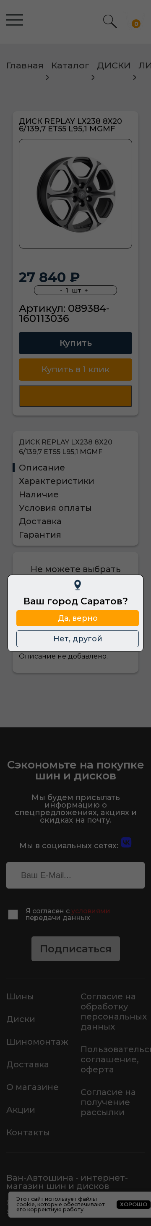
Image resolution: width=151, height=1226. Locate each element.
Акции (20, 1110)
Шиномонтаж (37, 1042)
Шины (20, 996)
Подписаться (76, 949)
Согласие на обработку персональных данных (114, 1011)
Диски (20, 1019)
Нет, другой (77, 638)
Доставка (27, 1064)
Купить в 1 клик (75, 369)
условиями (90, 911)
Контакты (28, 1132)
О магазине (32, 1087)
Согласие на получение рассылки (108, 1102)
